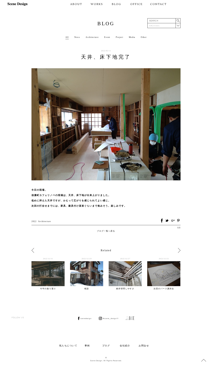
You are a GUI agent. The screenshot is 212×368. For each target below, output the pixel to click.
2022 (34, 221)
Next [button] (179, 250)
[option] (50, 273)
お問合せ (144, 345)
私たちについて (68, 345)
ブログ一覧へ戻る (106, 231)
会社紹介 (125, 345)
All (67, 37)
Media (132, 37)
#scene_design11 (110, 318)
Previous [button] (32, 250)
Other (144, 37)
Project (119, 37)
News (77, 37)
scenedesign (86, 318)
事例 (87, 345)
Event (107, 37)
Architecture (92, 37)
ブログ (106, 345)
